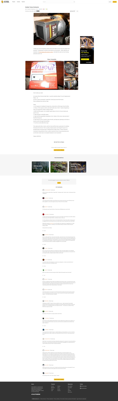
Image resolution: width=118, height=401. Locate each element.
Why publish (70, 386)
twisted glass (47, 350)
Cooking (58, 386)
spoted (46, 279)
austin (46, 259)
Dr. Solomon (28, 9)
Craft (52, 390)
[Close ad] (93, 37)
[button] (77, 11)
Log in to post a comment (59, 379)
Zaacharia (46, 198)
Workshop (33, 9)
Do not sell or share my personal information (68, 398)
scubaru (46, 248)
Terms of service (43, 398)
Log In (110, 1)
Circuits (52, 386)
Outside (58, 389)
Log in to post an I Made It (59, 150)
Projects (13, 1)
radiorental (47, 234)
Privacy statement (50, 398)
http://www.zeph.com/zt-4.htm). (46, 52)
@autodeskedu (84, 388)
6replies (44, 266)
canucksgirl (47, 214)
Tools (37, 9)
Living (58, 387)
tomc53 (46, 206)
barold (46, 289)
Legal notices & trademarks (81, 398)
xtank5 (46, 270)
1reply (44, 275)
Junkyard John (47, 338)
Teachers (23, 1)
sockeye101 (47, 373)
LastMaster (47, 329)
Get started (70, 387)
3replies (44, 230)
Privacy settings (57, 398)
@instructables (84, 386)
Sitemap (69, 390)
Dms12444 (46, 311)
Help (69, 389)
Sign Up (114, 1)
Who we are (70, 392)
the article (51, 223)
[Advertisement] (87, 50)
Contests (18, 1)
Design (52, 389)
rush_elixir (47, 365)
